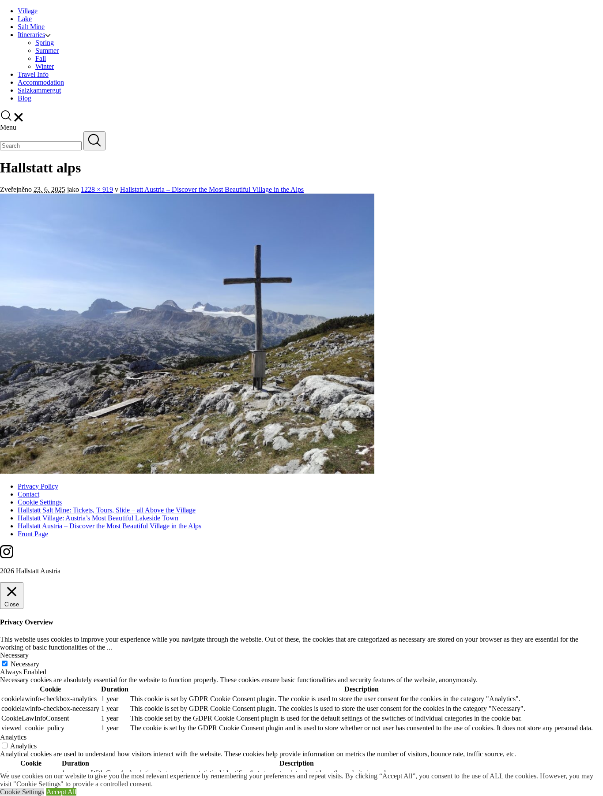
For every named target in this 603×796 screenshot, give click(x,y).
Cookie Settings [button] (22, 792)
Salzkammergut (39, 90)
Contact (28, 494)
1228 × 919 (97, 189)
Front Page (33, 534)
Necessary (25, 664)
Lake (25, 18)
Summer (47, 50)
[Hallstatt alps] (187, 471)
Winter (44, 66)
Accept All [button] (61, 792)
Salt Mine (31, 26)
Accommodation (41, 82)
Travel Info (33, 74)
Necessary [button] (14, 655)
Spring (44, 42)
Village (28, 11)
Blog (24, 98)
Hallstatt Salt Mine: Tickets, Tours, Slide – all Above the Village (107, 510)
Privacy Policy (38, 486)
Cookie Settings (40, 502)
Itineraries (31, 34)
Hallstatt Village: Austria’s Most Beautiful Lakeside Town (98, 518)
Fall (40, 58)
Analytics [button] (13, 737)
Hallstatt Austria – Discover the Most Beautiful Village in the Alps (212, 189)
